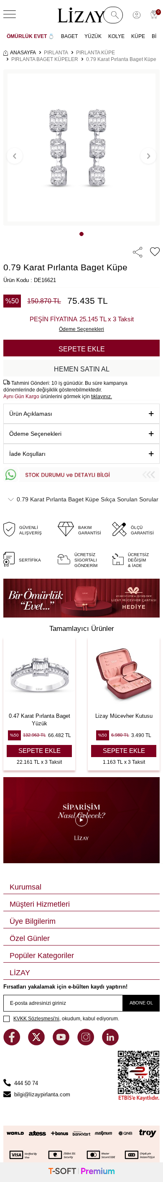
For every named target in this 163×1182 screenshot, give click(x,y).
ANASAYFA (23, 53)
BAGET (69, 36)
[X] (37, 1043)
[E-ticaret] (81, 1172)
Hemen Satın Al (82, 369)
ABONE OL (141, 1002)
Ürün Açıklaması (30, 413)
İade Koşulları (27, 453)
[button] (81, 234)
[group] (81, 147)
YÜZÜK (93, 36)
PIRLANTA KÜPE (95, 53)
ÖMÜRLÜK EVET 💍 (30, 36)
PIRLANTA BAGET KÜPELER (44, 59)
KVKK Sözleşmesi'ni (36, 1019)
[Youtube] (62, 1043)
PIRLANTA (56, 53)
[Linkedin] (110, 1043)
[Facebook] (12, 1043)
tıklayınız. (101, 396)
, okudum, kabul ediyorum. (66, 1019)
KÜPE (138, 36)
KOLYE (116, 36)
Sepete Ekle (82, 349)
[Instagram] (86, 1043)
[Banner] (81, 598)
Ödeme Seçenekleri (35, 433)
